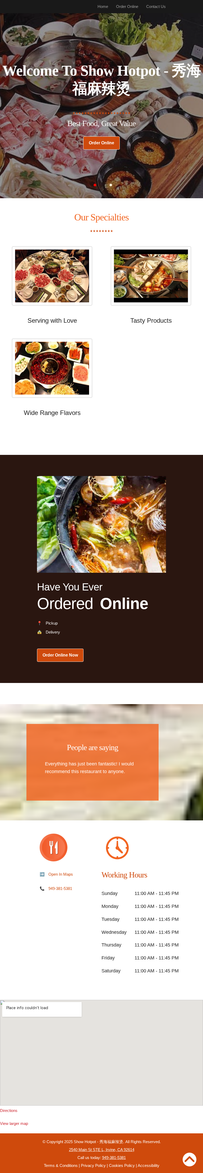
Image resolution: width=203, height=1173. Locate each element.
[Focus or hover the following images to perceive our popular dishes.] (52, 280)
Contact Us (156, 6)
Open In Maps (60, 874)
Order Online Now (60, 655)
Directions (8, 1110)
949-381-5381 (60, 888)
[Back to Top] (189, 1159)
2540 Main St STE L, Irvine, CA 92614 (101, 1149)
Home (103, 6)
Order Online (127, 6)
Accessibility (148, 1165)
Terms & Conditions (61, 1165)
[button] (95, 185)
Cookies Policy (122, 1165)
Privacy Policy (93, 1165)
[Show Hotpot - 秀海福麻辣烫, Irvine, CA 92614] (101, 1053)
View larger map (14, 1123)
